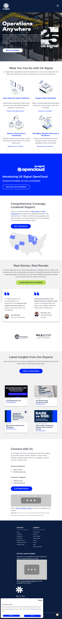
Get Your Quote (20, 226)
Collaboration (20, 536)
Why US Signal (12, 50)
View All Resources (31, 371)
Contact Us (35, 534)
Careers (35, 542)
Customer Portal (21, 488)
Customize (11, 615)
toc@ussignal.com (19, 483)
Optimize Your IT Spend (16, 146)
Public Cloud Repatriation (15, 111)
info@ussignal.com (19, 472)
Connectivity (44, 423)
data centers (35, 211)
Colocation (19, 534)
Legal (34, 544)
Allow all (32, 615)
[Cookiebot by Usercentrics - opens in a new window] (40, 600)
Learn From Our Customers (31, 282)
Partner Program (36, 536)
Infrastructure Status (37, 546)
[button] (57, 614)
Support (34, 540)
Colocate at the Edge (45, 111)
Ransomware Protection (45, 146)
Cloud (18, 532)
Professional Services (21, 542)
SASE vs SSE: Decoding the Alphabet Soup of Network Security (45, 427)
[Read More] (16, 416)
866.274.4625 (18, 469)
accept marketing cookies (24, 508)
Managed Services (21, 540)
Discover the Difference (16, 187)
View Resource (11, 402)
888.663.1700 (18, 480)
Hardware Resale (20, 544)
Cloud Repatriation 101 (13, 400)
